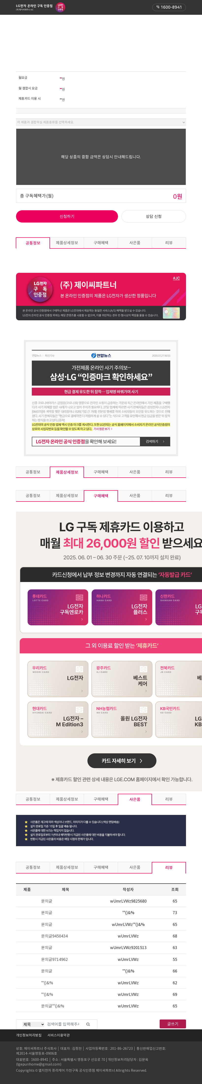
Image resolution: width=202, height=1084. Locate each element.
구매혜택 (101, 242)
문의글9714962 (54, 959)
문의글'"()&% (52, 1005)
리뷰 (169, 242)
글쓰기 (172, 1023)
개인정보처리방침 (29, 1035)
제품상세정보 (67, 242)
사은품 (134, 242)
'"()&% (47, 982)
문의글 (46, 901)
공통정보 (33, 243)
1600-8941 (169, 7)
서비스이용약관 (58, 1035)
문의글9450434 (54, 936)
